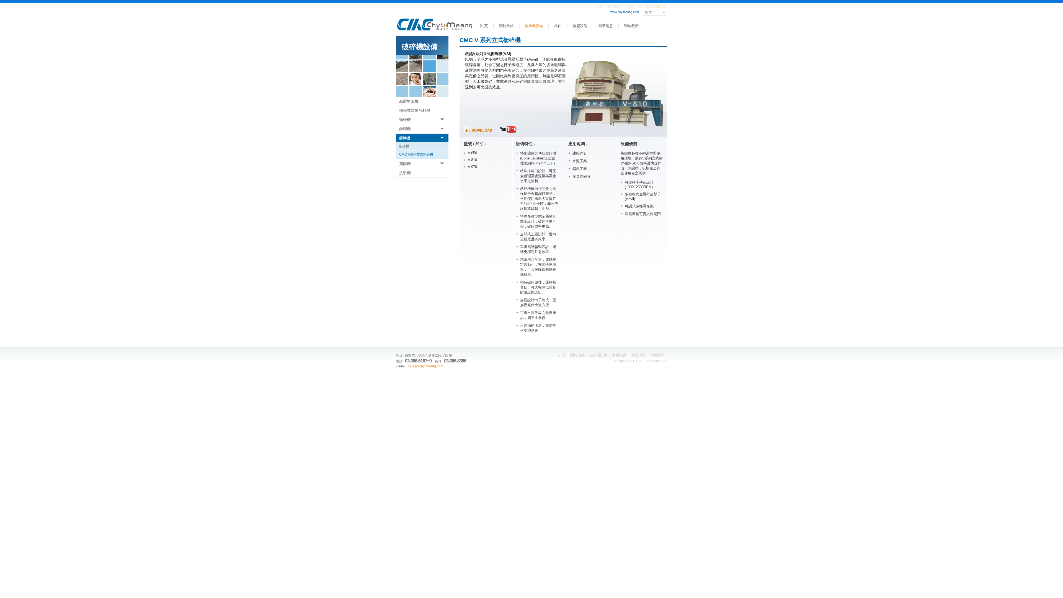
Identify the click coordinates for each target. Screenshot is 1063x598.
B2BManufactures (653, 361)
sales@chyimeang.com (425, 366)
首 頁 (599, 6)
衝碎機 (629, 6)
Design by (622, 361)
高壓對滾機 (409, 101)
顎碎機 (405, 119)
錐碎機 (405, 129)
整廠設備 (580, 26)
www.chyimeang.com (624, 12)
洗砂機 (405, 173)
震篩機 (405, 163)
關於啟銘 (506, 26)
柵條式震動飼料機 (414, 110)
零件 (557, 26)
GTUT (634, 361)
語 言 (648, 12)
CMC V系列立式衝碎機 (416, 154)
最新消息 (605, 26)
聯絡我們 (631, 26)
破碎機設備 (614, 6)
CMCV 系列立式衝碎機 (651, 6)
